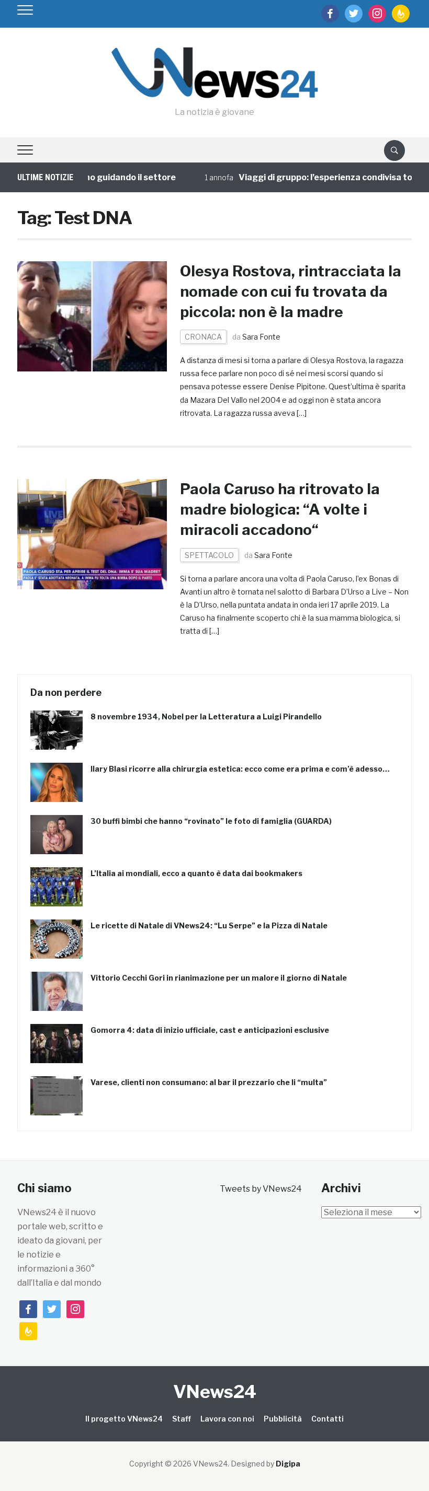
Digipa (288, 1463)
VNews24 (214, 1391)
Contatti (327, 1418)
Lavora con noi (227, 1418)
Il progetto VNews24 (124, 1418)
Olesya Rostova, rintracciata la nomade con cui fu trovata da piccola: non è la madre (290, 291)
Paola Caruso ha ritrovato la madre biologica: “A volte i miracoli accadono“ (280, 509)
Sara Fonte (261, 336)
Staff (181, 1418)
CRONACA (203, 336)
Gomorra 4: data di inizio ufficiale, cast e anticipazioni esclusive (210, 1030)
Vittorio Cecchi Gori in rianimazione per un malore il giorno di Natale (219, 977)
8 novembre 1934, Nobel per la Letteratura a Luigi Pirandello (206, 716)
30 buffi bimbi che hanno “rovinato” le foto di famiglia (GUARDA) (211, 821)
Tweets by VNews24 (261, 1189)
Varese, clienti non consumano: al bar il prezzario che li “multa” (209, 1082)
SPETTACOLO (209, 555)
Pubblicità (283, 1418)
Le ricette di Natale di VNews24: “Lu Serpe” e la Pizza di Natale (209, 925)
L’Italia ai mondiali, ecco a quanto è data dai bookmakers (196, 873)
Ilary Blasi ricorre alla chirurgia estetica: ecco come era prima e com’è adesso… (240, 768)
